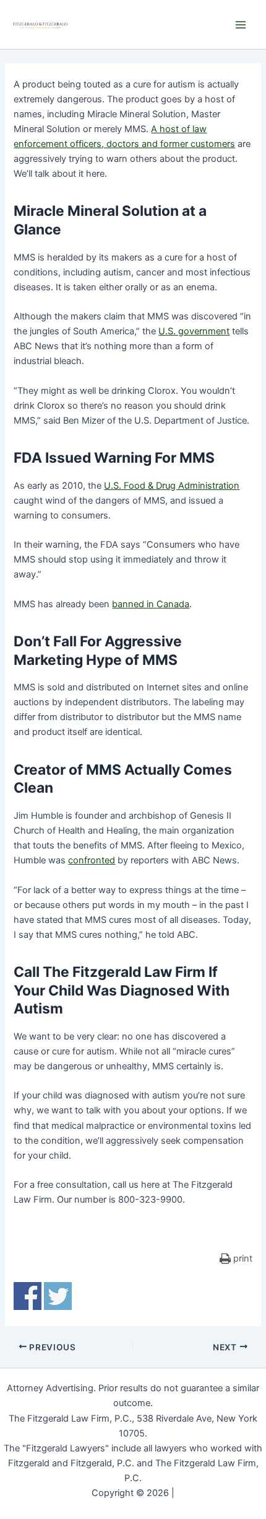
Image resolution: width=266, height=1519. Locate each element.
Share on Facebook (27, 1296)
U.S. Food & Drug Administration (171, 485)
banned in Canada (150, 604)
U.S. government (194, 331)
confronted (91, 860)
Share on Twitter (58, 1296)
